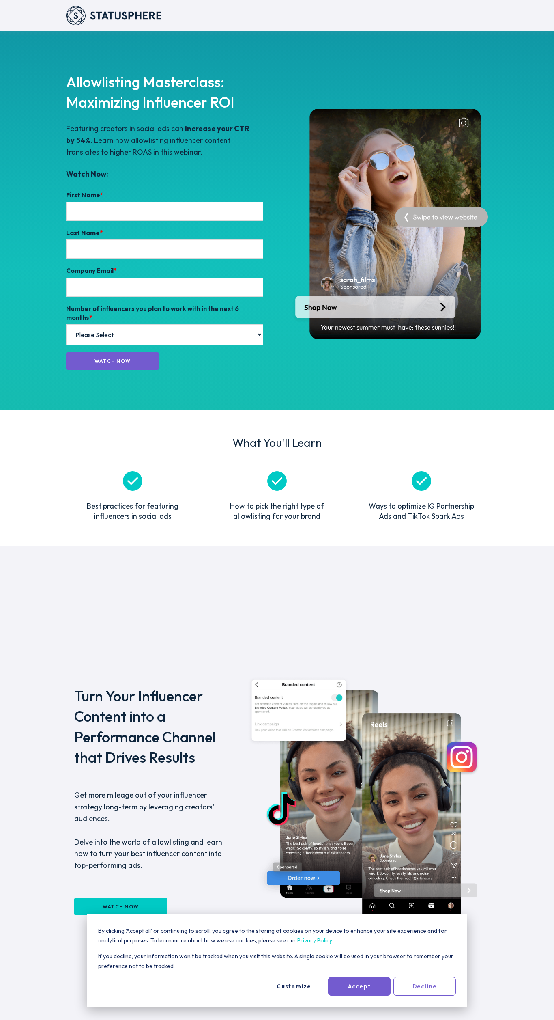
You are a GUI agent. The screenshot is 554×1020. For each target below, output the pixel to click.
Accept (359, 986)
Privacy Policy (314, 940)
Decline (424, 986)
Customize (294, 986)
